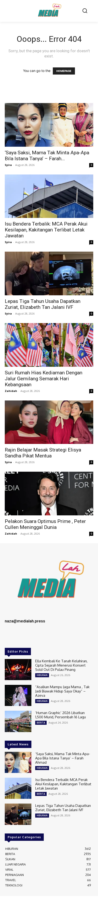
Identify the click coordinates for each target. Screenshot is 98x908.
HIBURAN (42, 675)
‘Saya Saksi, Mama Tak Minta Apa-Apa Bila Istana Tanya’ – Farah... (47, 155)
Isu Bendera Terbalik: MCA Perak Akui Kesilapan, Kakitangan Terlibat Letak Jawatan (46, 230)
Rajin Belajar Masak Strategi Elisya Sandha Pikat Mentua (43, 453)
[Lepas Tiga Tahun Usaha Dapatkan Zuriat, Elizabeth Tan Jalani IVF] (49, 273)
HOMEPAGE (63, 71)
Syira (8, 165)
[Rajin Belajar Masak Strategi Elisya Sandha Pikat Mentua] (49, 422)
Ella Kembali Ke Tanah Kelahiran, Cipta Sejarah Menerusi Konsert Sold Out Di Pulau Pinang (61, 665)
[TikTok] (31, 637)
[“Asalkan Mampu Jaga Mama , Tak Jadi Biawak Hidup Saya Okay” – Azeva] (18, 695)
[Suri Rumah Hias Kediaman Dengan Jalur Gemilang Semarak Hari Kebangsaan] (49, 345)
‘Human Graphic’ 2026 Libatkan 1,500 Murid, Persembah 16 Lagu (60, 714)
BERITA (41, 722)
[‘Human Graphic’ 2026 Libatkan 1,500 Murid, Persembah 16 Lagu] (18, 721)
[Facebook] (10, 637)
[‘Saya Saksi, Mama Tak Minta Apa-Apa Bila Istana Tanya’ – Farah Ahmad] (49, 125)
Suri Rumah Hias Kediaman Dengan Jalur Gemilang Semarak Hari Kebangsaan (43, 378)
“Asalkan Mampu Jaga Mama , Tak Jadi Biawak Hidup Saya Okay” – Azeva (62, 691)
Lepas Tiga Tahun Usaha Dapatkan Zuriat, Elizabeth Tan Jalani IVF (42, 304)
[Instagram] (20, 637)
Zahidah (11, 391)
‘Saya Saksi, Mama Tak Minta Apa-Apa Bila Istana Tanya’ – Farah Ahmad (62, 758)
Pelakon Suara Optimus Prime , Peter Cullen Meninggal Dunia (45, 524)
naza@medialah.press (25, 621)
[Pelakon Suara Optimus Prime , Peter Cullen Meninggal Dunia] (49, 493)
